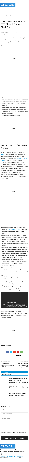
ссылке (3, 154)
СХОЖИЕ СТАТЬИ (6, 372)
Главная (2, 15)
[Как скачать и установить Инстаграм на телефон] (5, 395)
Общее (12, 456)
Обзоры (8, 456)
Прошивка (16, 456)
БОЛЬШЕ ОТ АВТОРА (7, 374)
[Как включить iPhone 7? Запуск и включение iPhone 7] (5, 388)
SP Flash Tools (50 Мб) (15, 229)
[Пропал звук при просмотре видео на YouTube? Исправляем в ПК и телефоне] (5, 380)
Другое (21, 456)
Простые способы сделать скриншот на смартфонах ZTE (22, 365)
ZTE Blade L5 (8, 345)
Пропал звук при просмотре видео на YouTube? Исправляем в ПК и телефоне (18, 380)
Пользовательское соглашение (19, 459)
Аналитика (2, 456)
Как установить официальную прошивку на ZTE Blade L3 (7, 365)
